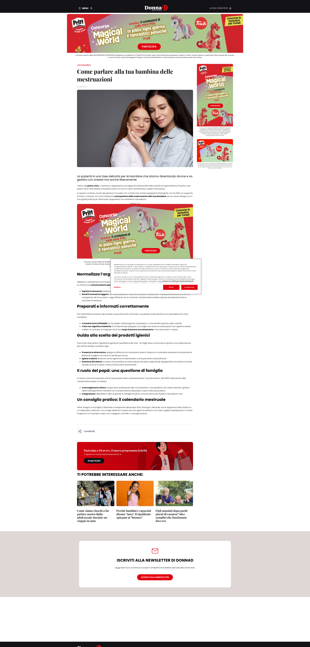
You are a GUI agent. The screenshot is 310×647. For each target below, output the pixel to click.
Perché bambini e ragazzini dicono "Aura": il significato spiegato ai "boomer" (133, 514)
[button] (83, 8)
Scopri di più (94, 460)
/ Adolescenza (84, 65)
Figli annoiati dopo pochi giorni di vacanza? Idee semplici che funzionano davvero (171, 516)
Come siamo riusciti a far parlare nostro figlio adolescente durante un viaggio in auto (93, 516)
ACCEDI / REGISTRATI (219, 8)
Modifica (117, 287)
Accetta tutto (189, 287)
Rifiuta (171, 287)
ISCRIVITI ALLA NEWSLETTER (155, 577)
